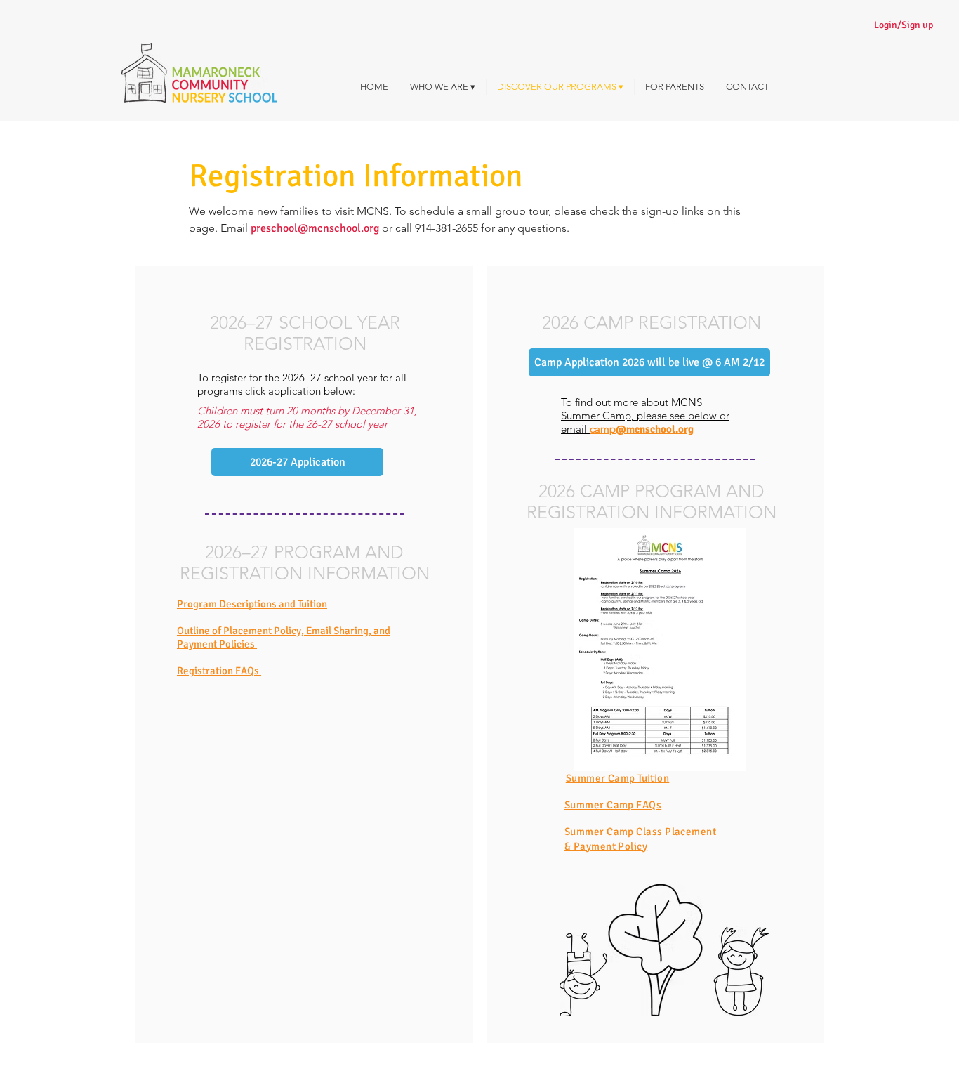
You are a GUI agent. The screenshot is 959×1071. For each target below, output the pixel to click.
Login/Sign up (903, 25)
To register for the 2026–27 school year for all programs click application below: (301, 384)
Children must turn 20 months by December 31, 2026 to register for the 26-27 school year (307, 417)
